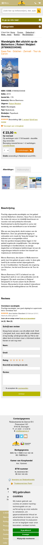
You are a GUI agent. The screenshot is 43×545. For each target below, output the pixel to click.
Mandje (39, 3)
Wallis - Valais (6, 34)
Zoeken (39, 10)
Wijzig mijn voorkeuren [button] (26, 538)
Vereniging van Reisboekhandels (23, 479)
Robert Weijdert (15, 103)
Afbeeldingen (8, 169)
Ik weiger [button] (25, 534)
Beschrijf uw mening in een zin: (15, 365)
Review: (6, 372)
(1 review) (25, 119)
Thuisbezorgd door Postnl (23, 483)
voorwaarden (23, 388)
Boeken (17, 34)
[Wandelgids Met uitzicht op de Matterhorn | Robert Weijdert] (10, 72)
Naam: (5, 345)
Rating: (5, 360)
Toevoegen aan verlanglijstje (13, 126)
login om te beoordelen (28, 318)
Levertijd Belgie (9, 145)
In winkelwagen (22, 150)
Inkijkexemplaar (23, 169)
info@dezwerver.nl (22, 431)
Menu (6, 3)
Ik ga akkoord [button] (26, 530)
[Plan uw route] (25, 436)
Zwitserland (30, 32)
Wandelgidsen (27, 34)
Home (12, 32)
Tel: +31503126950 (35, 3)
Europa (20, 32)
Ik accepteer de (17, 388)
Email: (5, 352)
